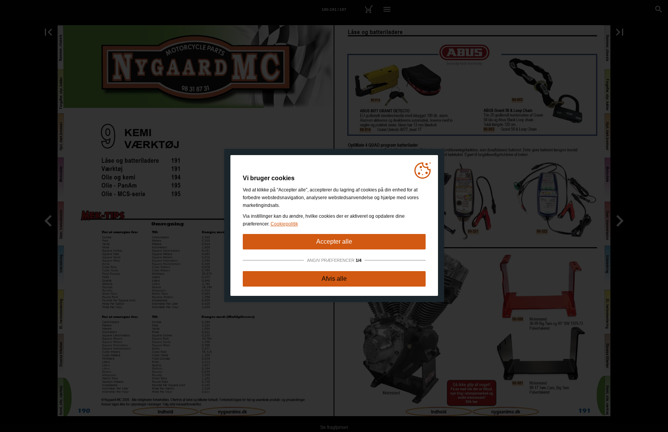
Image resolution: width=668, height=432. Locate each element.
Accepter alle (334, 241)
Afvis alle (334, 278)
